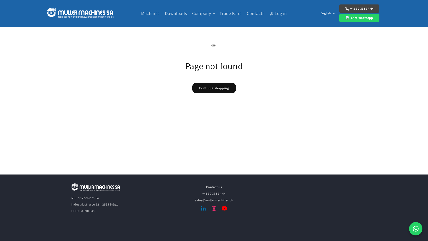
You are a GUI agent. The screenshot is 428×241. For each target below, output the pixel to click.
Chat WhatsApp (362, 18)
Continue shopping (214, 88)
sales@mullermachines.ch (214, 200)
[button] (203, 13)
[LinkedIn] (203, 209)
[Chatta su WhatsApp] (415, 228)
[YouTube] (224, 209)
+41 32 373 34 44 (362, 8)
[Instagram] (214, 209)
